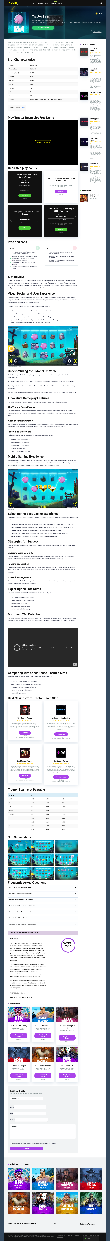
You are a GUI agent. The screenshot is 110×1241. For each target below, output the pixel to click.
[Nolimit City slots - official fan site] (14, 2)
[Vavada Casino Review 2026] (84, 125)
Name (12, 1107)
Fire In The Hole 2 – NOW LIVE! (95, 195)
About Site (70, 1235)
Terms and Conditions (95, 1235)
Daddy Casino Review (94, 139)
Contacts (77, 1235)
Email (11, 1113)
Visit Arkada (61, 734)
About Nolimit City (61, 1235)
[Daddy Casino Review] (84, 145)
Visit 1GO (25, 733)
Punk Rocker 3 (67, 1066)
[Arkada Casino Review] (61, 714)
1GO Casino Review (24, 718)
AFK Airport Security (19, 1026)
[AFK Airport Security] (19, 1022)
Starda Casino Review (94, 69)
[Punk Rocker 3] (67, 1062)
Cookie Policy (60, 1237)
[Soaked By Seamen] (43, 1022)
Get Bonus (25, 195)
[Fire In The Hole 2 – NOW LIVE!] (84, 202)
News (60, 3)
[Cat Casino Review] (61, 757)
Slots (46, 3)
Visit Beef (25, 775)
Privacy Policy (84, 1235)
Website (12, 1120)
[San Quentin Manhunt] (43, 1062)
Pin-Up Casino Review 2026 (94, 49)
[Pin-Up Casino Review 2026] (84, 56)
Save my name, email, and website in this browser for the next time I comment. (34, 1143)
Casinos (40, 3)
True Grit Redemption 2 (67, 1027)
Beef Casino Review (25, 761)
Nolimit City (97, 31)
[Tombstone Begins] (19, 1062)
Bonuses (53, 3)
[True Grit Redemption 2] (67, 1022)
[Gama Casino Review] (84, 170)
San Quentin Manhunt (42, 1066)
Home (34, 3)
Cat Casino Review (61, 761)
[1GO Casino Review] (25, 714)
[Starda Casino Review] (84, 76)
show (23, 107)
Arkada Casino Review (61, 718)
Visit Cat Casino (61, 777)
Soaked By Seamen (42, 1026)
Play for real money (43, 27)
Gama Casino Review (94, 164)
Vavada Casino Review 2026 (94, 119)
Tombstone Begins (18, 1066)
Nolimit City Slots (37, 1235)
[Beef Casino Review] (25, 757)
